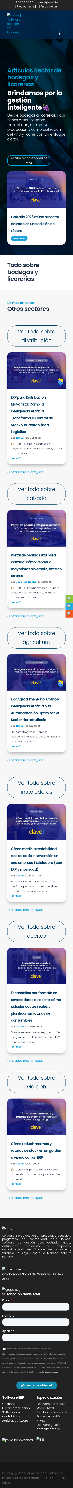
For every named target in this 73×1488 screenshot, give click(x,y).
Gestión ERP (10, 1404)
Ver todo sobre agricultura (36, 638)
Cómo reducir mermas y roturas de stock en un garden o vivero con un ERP (36, 1150)
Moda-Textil (45, 1408)
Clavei (20, 438)
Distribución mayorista (52, 1412)
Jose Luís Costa (26, 582)
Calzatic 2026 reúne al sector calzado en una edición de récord (35, 223)
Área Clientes (49, 6)
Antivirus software (15, 1421)
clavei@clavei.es (49, 2)
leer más (19, 238)
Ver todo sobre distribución (36, 336)
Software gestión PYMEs (49, 1418)
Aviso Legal (39, 1473)
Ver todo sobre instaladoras (36, 787)
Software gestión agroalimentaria (49, 1427)
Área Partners (25, 6)
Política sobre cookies (35, 1478)
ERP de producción (16, 1408)
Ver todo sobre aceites (36, 931)
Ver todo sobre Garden (36, 1082)
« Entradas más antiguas (25, 472)
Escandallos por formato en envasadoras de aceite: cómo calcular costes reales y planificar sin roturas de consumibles (36, 1006)
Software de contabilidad (11, 1414)
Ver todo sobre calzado (36, 494)
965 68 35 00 (24, 2)
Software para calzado (53, 1404)
